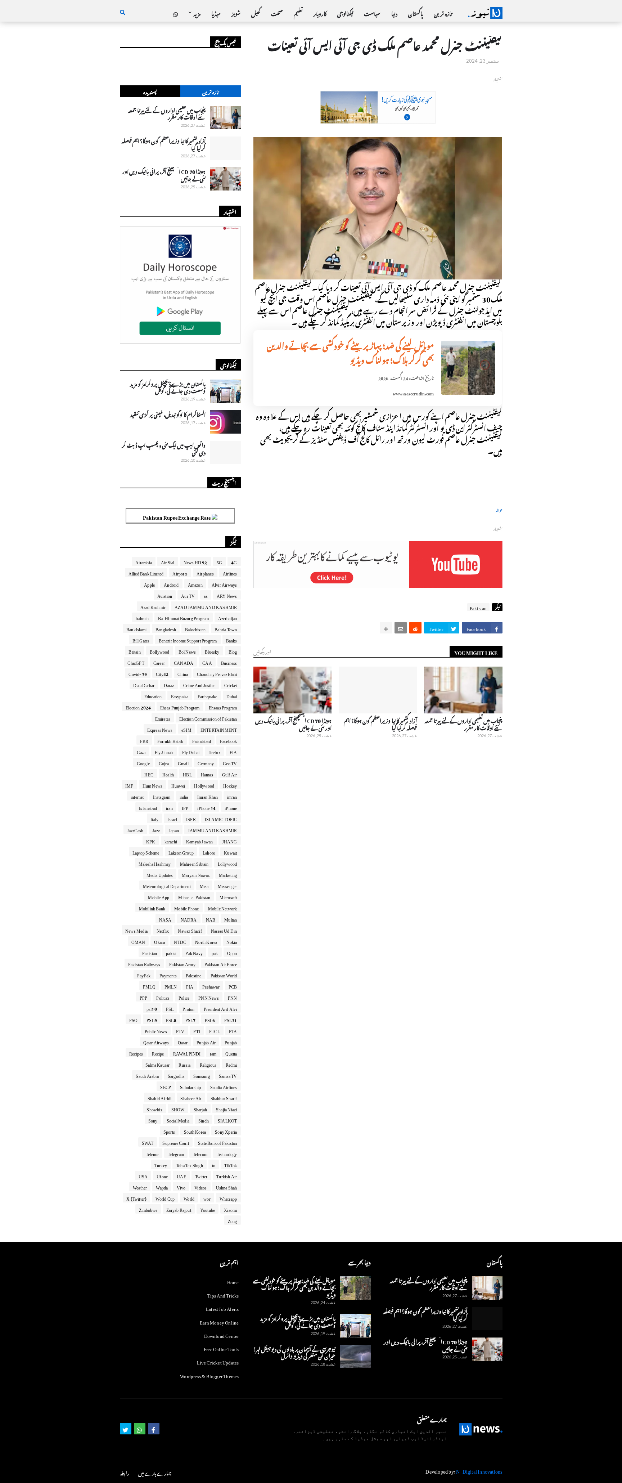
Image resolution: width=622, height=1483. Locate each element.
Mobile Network (222, 907)
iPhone (231, 807)
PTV (180, 1030)
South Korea (195, 1130)
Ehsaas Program (223, 706)
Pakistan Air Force (220, 963)
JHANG (229, 840)
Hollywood (204, 784)
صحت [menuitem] (277, 12)
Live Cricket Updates (218, 1361)
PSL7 (190, 1019)
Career (159, 662)
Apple (149, 583)
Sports (169, 1130)
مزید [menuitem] (196, 12)
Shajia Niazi (226, 1108)
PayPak (143, 974)
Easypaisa (180, 695)
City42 (162, 673)
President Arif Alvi (220, 1008)
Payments (168, 974)
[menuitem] (175, 13)
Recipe (158, 1052)
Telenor (152, 1153)
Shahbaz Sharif (224, 1097)
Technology (227, 1153)
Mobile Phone (186, 907)
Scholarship (190, 1086)
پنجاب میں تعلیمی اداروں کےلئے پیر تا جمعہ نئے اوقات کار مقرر (463, 723)
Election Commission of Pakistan (208, 717)
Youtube (207, 1209)
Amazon (195, 583)
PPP (144, 997)
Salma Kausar (157, 1063)
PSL (170, 1008)
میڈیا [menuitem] (216, 12)
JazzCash (135, 829)
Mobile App (158, 896)
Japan (174, 829)
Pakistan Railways (144, 963)
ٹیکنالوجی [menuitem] (345, 12)
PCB (233, 985)
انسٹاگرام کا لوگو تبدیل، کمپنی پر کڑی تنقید (168, 413)
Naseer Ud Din (224, 930)
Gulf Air (229, 773)
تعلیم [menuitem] (298, 12)
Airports (180, 572)
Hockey (230, 784)
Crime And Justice (199, 684)
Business (229, 662)
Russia (184, 1063)
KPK (151, 840)
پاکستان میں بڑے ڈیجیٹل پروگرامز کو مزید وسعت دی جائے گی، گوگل (168, 387)
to (213, 1164)
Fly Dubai (191, 751)
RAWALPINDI (187, 1052)
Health (168, 773)
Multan (230, 918)
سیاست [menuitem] (372, 12)
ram (213, 1052)
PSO (133, 1019)
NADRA (189, 918)
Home (233, 1281)
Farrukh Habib (170, 740)
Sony (153, 1119)
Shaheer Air (190, 1097)
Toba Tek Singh (189, 1164)
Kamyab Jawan (199, 840)
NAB (211, 918)
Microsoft (228, 896)
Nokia (231, 941)
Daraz (169, 684)
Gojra (164, 762)
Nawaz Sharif (190, 930)
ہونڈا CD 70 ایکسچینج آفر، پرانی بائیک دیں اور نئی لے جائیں (293, 723)
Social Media (178, 1119)
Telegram (176, 1153)
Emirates (163, 717)
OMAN (138, 941)
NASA (165, 918)
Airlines (230, 572)
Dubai (231, 695)
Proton (188, 1008)
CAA (207, 662)
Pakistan (478, 607)
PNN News (208, 997)
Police (184, 997)
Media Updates (160, 874)
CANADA (183, 662)
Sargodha (176, 1075)
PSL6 (210, 1019)
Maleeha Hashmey (155, 863)
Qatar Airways (156, 1041)
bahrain (142, 617)
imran (232, 796)
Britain (134, 650)
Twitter (201, 1175)
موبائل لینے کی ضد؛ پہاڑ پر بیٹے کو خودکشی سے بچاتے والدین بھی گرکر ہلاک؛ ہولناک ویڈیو (350, 351)
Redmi (231, 1063)
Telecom (200, 1153)
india (184, 796)
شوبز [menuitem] (235, 12)
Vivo (181, 1186)
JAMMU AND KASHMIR (212, 829)
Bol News (187, 650)
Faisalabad (201, 740)
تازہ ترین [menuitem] (442, 12)
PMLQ (149, 985)
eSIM (186, 729)
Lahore (209, 851)
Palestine (194, 974)
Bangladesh (166, 628)
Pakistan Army (182, 963)
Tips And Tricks (223, 1294)
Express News (159, 729)
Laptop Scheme (145, 851)
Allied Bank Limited (146, 572)
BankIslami (136, 628)
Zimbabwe (148, 1209)
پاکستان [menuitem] (415, 12)
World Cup (165, 1197)
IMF (129, 784)
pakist (171, 952)
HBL (187, 773)
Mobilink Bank (152, 907)
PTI (196, 1030)
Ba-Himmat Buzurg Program (183, 617)
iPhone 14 (206, 807)
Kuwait (230, 851)
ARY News (227, 595)
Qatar (183, 1041)
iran (169, 807)
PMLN (170, 985)
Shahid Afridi (160, 1097)
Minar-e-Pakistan (194, 896)
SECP (165, 1086)
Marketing (228, 874)
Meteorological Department (167, 885)
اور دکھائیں (262, 651)
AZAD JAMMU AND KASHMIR (206, 606)
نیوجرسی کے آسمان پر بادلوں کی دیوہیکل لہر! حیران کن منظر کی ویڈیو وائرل (294, 1352)
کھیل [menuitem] (255, 12)
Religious (208, 1063)
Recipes (136, 1052)
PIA (190, 985)
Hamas (207, 773)
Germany (206, 762)
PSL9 (152, 1019)
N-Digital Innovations (479, 1470)
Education (153, 695)
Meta (204, 885)
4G (234, 561)
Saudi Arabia (147, 1075)
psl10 (152, 1008)
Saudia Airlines (223, 1086)
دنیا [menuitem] (394, 12)
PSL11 (230, 1019)
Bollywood (160, 650)
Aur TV (188, 595)
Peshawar (211, 985)
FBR (144, 740)
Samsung (201, 1075)
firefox (214, 751)
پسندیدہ (150, 91)
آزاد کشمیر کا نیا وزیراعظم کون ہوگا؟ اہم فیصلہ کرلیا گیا (380, 723)
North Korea (206, 941)
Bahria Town (226, 628)
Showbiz (154, 1108)
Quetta (231, 1052)
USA (143, 1175)
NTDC (180, 941)
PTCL (214, 1030)
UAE (181, 1175)
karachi (170, 840)
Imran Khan (207, 796)
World (189, 1197)
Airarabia (143, 561)
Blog (233, 650)
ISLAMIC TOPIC (221, 818)
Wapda (162, 1186)
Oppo (232, 952)
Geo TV (230, 762)
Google (143, 762)
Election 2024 (138, 706)
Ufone (162, 1175)
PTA (233, 1030)
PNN (232, 997)
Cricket (230, 684)
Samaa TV (228, 1075)
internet (137, 796)
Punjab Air (206, 1041)
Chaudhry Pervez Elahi (217, 673)
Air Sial (168, 561)
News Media (136, 930)
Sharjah (200, 1108)
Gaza (141, 751)
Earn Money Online (219, 1321)
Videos (200, 1186)
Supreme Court (175, 1142)
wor (207, 1197)
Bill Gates (141, 639)
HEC (148, 773)
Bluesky (212, 650)
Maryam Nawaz (195, 874)
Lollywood (227, 863)
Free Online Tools (221, 1348)
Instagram (162, 796)
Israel (172, 818)
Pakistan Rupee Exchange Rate (177, 516)
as (205, 595)
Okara (159, 941)
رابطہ (124, 1472)
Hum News (153, 784)
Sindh (203, 1119)
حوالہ (499, 509)
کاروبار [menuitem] (320, 12)
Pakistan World (224, 974)
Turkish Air (226, 1175)
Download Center (221, 1335)
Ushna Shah (226, 1186)
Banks (231, 639)
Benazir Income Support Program (188, 639)
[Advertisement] (378, 119)
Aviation (164, 595)
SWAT (148, 1142)
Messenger (227, 885)
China (182, 673)
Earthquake (207, 695)
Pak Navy (194, 952)
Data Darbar (143, 684)
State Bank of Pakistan (217, 1142)
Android (171, 583)
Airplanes (205, 572)
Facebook (228, 740)
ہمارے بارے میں (154, 1472)
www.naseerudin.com (413, 392)
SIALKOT (227, 1119)
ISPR (191, 818)
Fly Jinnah (164, 751)
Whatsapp (228, 1197)
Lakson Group (181, 851)
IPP (185, 807)
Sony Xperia (226, 1130)
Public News (156, 1030)
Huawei (178, 784)
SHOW (178, 1108)
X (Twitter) (136, 1197)
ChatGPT (135, 662)
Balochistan (195, 628)
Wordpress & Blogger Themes (209, 1375)
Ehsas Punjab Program (180, 706)
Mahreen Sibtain (194, 863)
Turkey (160, 1164)
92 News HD (195, 561)
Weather (140, 1186)
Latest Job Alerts (222, 1308)
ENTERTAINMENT (218, 729)
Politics (163, 997)
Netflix (163, 930)
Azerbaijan (227, 617)
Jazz (156, 829)
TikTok (230, 1164)
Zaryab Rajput (178, 1209)
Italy (154, 818)
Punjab (231, 1041)
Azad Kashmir (153, 606)
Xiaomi (230, 1209)
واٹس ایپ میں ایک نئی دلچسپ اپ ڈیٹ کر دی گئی (164, 448)
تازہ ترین (210, 91)
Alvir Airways (224, 583)
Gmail (183, 762)
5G (219, 561)
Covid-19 (138, 673)
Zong (232, 1220)
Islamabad (148, 807)
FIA (233, 751)
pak (215, 952)
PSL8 (171, 1019)
